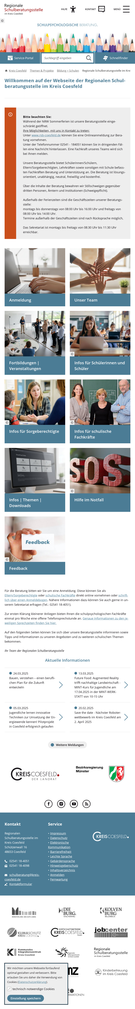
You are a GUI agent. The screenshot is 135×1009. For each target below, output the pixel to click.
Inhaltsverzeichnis (62, 870)
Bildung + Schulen (68, 70)
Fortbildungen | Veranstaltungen (25, 365)
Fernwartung (59, 879)
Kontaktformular (20, 884)
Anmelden (57, 875)
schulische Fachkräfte (60, 595)
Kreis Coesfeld (18, 70)
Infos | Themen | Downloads (25, 502)
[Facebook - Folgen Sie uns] (48, 804)
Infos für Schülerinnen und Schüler (99, 365)
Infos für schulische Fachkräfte (92, 434)
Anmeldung (20, 300)
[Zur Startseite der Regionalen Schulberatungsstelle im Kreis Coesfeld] (24, 9)
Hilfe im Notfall (89, 499)
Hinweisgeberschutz (64, 866)
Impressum (58, 833)
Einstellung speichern (26, 998)
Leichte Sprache (61, 856)
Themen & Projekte (42, 70)
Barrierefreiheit (60, 852)
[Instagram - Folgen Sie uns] (61, 804)
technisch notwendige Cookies (34, 989)
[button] (120, 9)
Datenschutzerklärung (32, 982)
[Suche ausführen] (88, 58)
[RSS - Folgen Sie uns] (86, 804)
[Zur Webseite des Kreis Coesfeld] (111, 840)
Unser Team (85, 300)
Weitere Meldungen (70, 745)
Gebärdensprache (62, 861)
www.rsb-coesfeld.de (46, 135)
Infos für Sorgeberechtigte (34, 431)
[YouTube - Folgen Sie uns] (74, 804)
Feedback (18, 568)
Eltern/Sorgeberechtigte (21, 595)
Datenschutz (58, 838)
